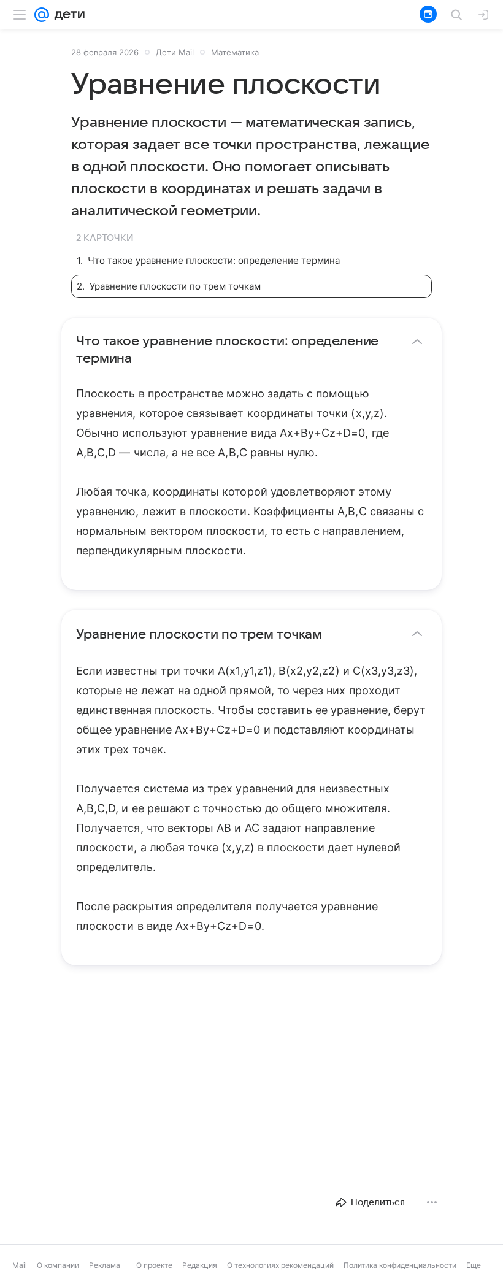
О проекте (154, 1265)
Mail (19, 1265)
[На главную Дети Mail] (67, 14)
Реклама (104, 1265)
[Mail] (41, 14)
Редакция (199, 1265)
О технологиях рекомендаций (280, 1265)
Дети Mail (175, 52)
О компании (58, 1265)
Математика (235, 52)
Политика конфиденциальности (400, 1265)
